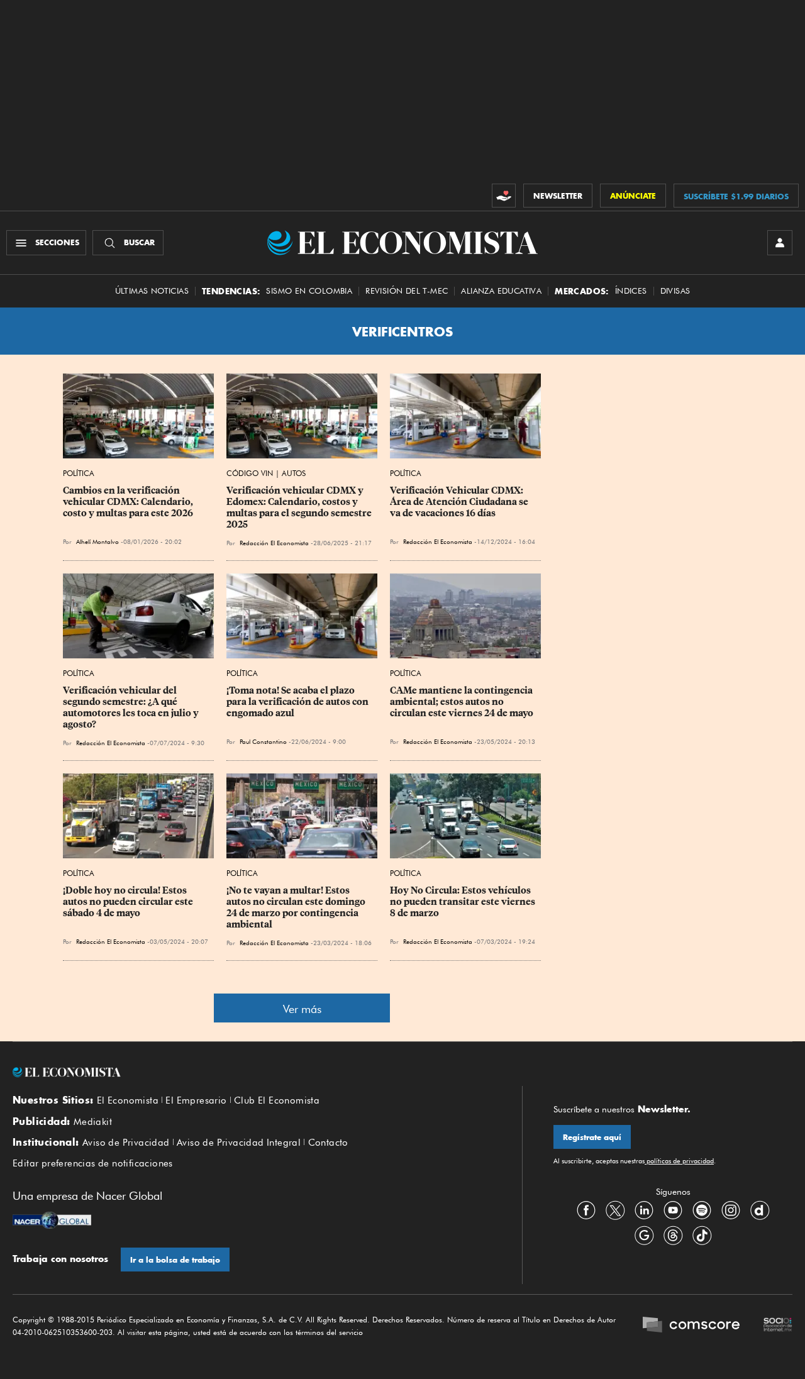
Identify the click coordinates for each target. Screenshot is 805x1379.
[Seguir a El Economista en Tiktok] (701, 1235)
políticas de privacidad (679, 1160)
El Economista (127, 1100)
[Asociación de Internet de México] (777, 1326)
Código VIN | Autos (266, 473)
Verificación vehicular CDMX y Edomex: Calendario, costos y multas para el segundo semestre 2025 (300, 507)
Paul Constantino (263, 741)
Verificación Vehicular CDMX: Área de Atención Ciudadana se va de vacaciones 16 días (460, 502)
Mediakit (93, 1121)
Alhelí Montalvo (97, 541)
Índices (631, 291)
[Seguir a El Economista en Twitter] (615, 1209)
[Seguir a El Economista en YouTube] (673, 1209)
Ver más (302, 1009)
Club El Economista (276, 1100)
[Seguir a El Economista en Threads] (673, 1235)
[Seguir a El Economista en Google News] (644, 1235)
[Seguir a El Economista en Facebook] (586, 1209)
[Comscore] (691, 1326)
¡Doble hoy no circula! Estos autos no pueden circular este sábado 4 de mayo (129, 902)
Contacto (328, 1142)
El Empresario (195, 1100)
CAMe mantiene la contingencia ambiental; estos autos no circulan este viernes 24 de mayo (462, 702)
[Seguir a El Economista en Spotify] (701, 1209)
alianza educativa (501, 291)
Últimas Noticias (152, 291)
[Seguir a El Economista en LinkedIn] (644, 1209)
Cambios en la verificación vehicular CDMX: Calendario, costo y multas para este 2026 (129, 502)
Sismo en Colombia (309, 291)
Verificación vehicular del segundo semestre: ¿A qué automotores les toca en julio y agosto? (132, 707)
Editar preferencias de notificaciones (93, 1163)
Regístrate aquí (592, 1137)
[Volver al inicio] (252, 1072)
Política (78, 473)
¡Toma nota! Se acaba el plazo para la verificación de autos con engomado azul (298, 702)
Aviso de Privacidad (126, 1142)
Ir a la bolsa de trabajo (175, 1260)
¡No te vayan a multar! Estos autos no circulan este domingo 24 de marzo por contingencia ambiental (296, 907)
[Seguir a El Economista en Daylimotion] (759, 1209)
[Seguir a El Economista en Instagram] (730, 1209)
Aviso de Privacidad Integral (239, 1142)
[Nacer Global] (52, 1222)
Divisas (675, 291)
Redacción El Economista (274, 542)
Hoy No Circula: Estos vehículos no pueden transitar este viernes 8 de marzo (463, 902)
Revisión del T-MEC (406, 291)
